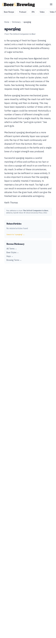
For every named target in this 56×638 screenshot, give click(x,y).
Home (6, 22)
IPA (33, 12)
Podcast (22, 12)
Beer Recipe (9, 12)
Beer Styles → (13, 252)
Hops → (10, 256)
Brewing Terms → (14, 260)
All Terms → (12, 248)
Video (42, 12)
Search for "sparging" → (16, 234)
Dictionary (16, 22)
